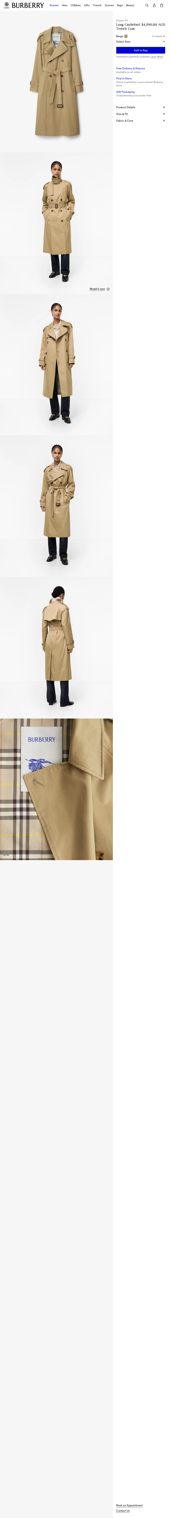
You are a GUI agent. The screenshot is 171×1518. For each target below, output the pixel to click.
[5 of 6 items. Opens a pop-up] (56, 648)
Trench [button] (97, 5)
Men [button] (64, 5)
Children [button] (76, 5)
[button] (100, 289)
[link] (129, 1505)
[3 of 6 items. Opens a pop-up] (56, 364)
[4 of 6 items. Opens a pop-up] (56, 506)
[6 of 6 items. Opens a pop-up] (56, 789)
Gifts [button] (87, 5)
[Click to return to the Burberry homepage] (28, 5)
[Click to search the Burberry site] (147, 5)
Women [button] (54, 5)
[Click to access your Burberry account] (154, 5)
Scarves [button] (109, 5)
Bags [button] (120, 5)
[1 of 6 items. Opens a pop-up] (56, 81)
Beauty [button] (130, 5)
